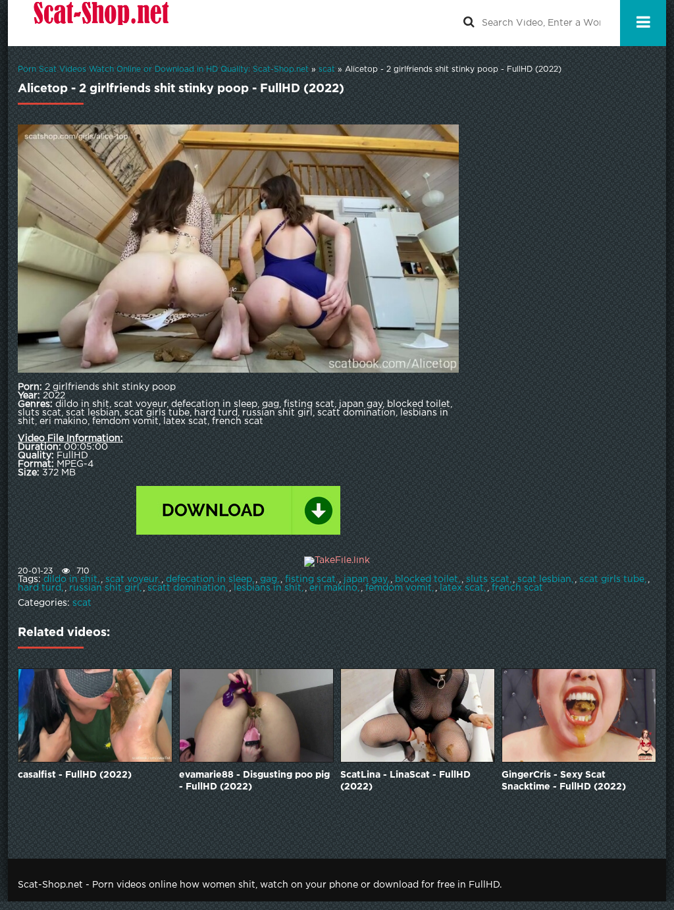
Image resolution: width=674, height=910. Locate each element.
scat (81, 603)
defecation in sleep (209, 579)
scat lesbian (544, 579)
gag (268, 579)
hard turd (39, 588)
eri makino (333, 588)
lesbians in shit (267, 588)
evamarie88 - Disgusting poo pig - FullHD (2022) (254, 781)
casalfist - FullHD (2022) (75, 775)
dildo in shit (70, 579)
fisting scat (310, 579)
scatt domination (186, 588)
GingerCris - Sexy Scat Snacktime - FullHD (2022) (564, 781)
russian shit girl (104, 588)
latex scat (462, 588)
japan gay (365, 579)
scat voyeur (131, 579)
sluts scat (487, 579)
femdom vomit (398, 588)
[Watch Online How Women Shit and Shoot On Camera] (100, 23)
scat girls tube (611, 579)
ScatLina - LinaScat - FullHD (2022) (405, 781)
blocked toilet (426, 579)
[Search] (468, 23)
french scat (517, 588)
